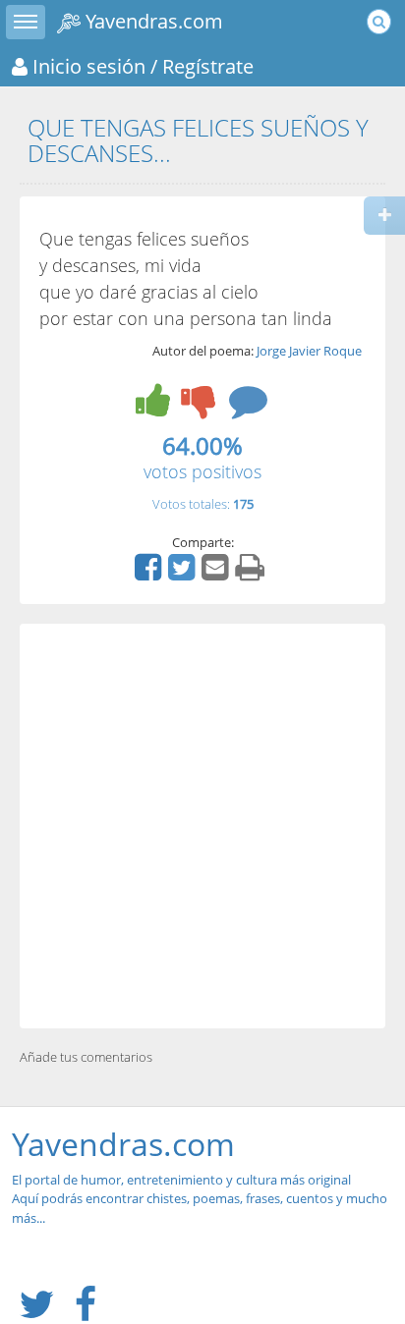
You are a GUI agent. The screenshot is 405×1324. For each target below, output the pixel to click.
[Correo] (217, 573)
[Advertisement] (202, 826)
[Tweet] (184, 573)
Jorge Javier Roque (309, 350)
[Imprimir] (252, 573)
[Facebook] (150, 573)
